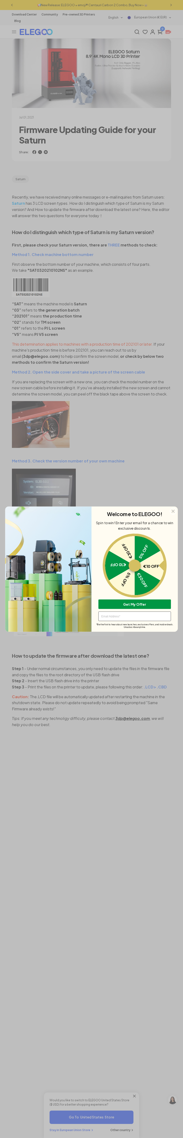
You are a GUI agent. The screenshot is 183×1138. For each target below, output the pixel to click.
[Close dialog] (173, 511)
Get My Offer (134, 604)
